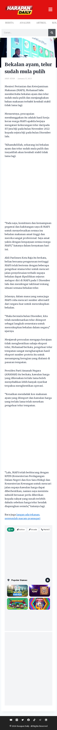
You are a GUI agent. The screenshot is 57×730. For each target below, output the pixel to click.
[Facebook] (28, 720)
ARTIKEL (41, 22)
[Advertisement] (28, 191)
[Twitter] (22, 720)
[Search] (52, 32)
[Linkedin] (46, 720)
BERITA (9, 22)
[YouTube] (11, 720)
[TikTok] (34, 720)
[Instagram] (16, 720)
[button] (49, 10)
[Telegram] (40, 720)
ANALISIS (25, 22)
